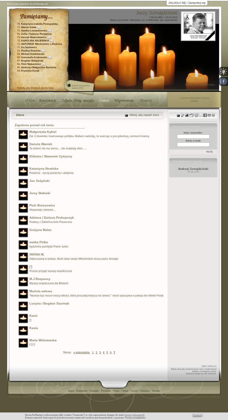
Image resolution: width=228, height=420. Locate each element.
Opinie (125, 390)
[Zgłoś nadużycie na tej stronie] (213, 115)
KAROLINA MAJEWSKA (35, 40)
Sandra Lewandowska (34, 30)
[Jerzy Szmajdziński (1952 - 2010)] (198, 39)
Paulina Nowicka (31, 50)
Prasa (116, 390)
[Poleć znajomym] (205, 115)
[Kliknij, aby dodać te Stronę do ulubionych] (209, 115)
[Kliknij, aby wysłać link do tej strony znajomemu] (201, 115)
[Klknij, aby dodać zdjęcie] (187, 115)
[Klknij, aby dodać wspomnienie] (196, 115)
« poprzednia (81, 352)
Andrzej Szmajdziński (193, 169)
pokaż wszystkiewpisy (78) (81, 86)
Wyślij (209, 151)
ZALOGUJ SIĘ (177, 2)
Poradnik (106, 390)
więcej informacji (134, 415)
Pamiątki (95, 390)
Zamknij (197, 415)
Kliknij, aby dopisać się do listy (35, 87)
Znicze (20, 115)
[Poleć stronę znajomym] (223, 81)
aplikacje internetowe (178, 396)
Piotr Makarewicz (31, 64)
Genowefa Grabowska (34, 57)
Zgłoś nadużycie (209, 366)
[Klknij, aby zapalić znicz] (178, 115)
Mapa (71, 390)
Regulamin (82, 390)
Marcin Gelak (28, 27)
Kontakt (156, 390)
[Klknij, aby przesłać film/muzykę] (191, 115)
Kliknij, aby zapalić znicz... (201, 84)
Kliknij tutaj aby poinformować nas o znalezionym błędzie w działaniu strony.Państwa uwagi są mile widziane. (194, 371)
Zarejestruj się (197, 2)
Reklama (145, 390)
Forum (134, 390)
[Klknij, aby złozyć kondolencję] (182, 115)
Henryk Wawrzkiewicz (34, 37)
